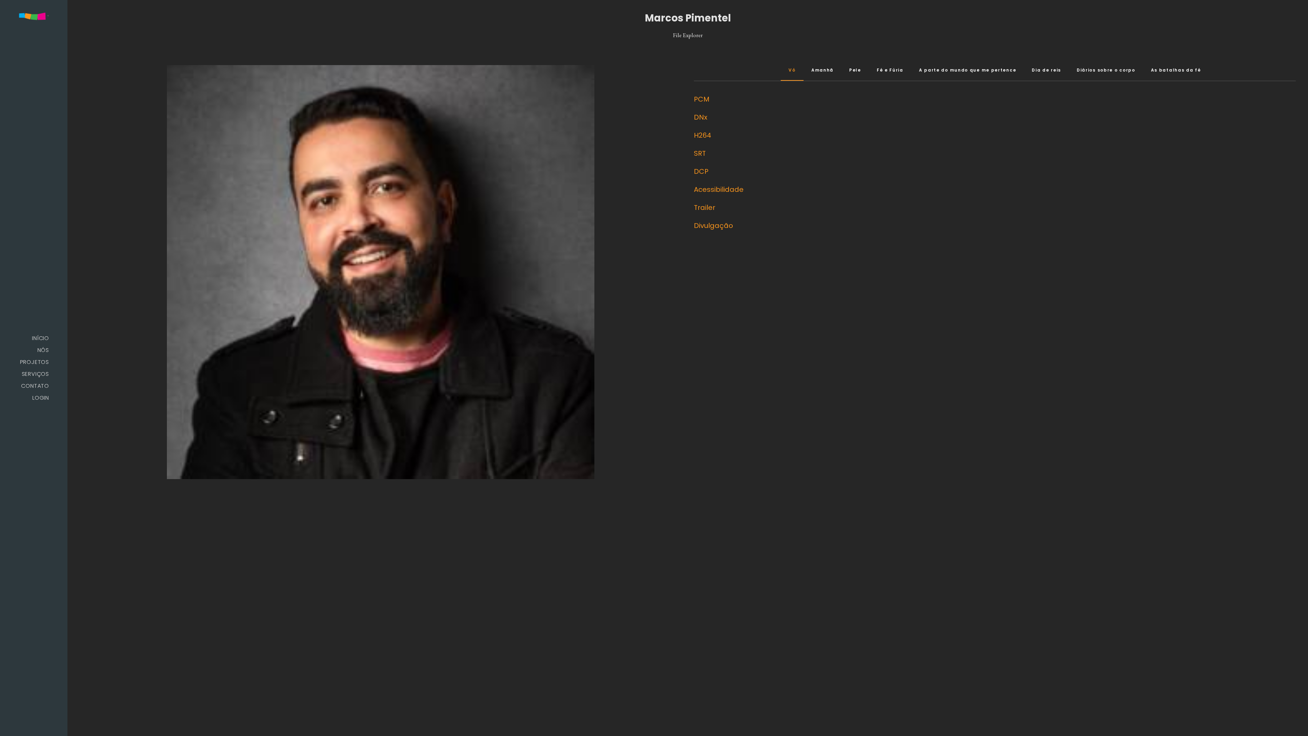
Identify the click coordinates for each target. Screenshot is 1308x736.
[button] (46, 719)
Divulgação (713, 225)
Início (40, 338)
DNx (700, 117)
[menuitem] (33, 338)
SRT (700, 153)
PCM (702, 99)
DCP (701, 171)
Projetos (34, 362)
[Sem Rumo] (33, 16)
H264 (702, 135)
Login (40, 398)
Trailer (704, 207)
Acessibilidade (719, 189)
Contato (35, 386)
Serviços (35, 374)
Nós (43, 350)
